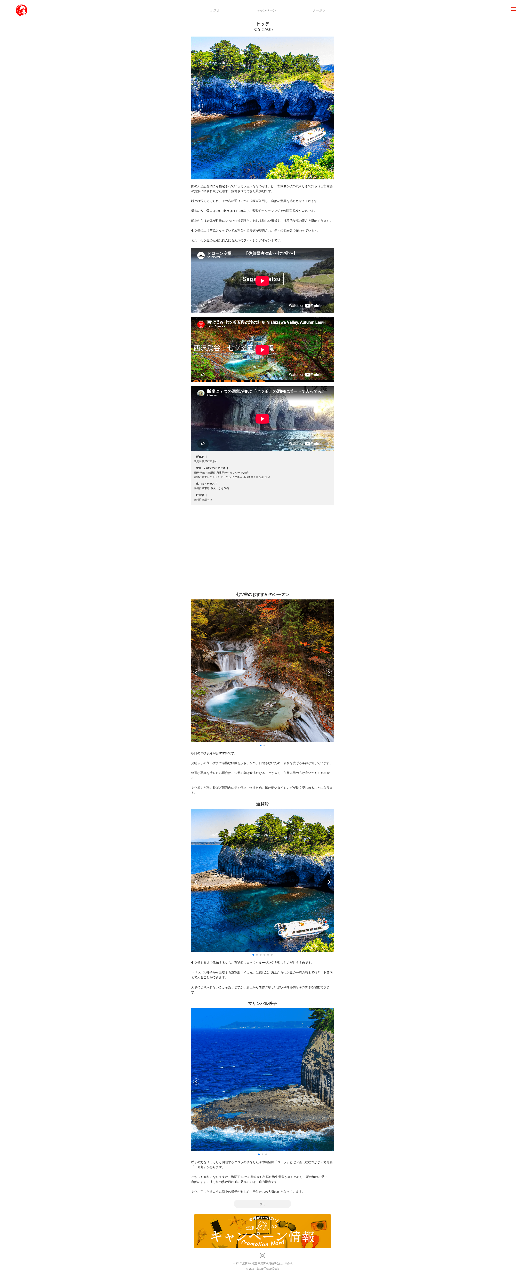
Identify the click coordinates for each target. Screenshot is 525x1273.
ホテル (215, 10)
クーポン (319, 10)
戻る (262, 1204)
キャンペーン (266, 10)
